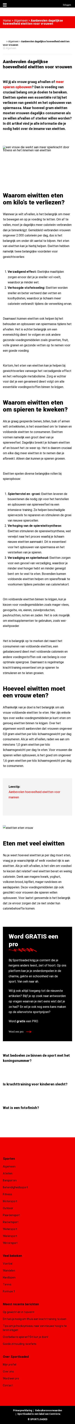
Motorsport (10, 1201)
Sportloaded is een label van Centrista (38, 1414)
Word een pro (16, 1031)
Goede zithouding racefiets (19, 1343)
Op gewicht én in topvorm (18, 1312)
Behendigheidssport (15, 1187)
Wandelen (9, 1270)
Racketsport (10, 1222)
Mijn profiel (9, 1364)
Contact (8, 1385)
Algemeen (21, 20)
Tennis (7, 1284)
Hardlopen (9, 1277)
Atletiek (7, 1173)
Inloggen (67, 4)
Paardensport (11, 1215)
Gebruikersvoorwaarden (48, 1410)
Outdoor (8, 1208)
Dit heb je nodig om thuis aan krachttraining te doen (34, 1319)
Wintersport (10, 1242)
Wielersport (10, 1236)
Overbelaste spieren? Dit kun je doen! (25, 1336)
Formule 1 (9, 1291)
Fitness (7, 1194)
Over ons (8, 1371)
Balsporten (10, 1180)
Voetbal (7, 1263)
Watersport (10, 1229)
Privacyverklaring (22, 1410)
